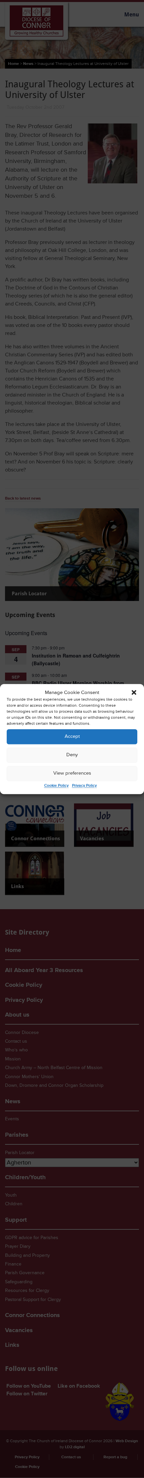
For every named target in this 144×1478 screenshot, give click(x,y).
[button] (134, 692)
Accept (72, 736)
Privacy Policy (84, 785)
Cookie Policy (56, 785)
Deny (72, 755)
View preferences (72, 773)
